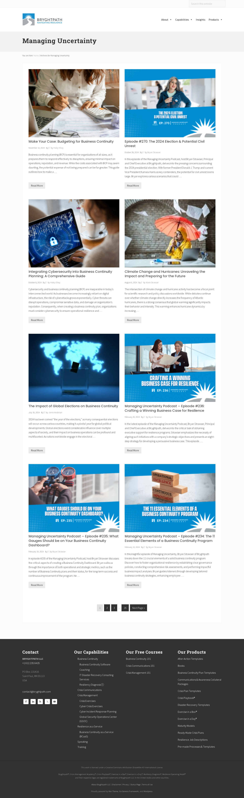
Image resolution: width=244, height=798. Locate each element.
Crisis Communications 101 (140, 665)
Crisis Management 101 (138, 672)
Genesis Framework (130, 791)
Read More (37, 186)
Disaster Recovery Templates (194, 704)
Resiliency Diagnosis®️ (92, 684)
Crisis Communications (90, 690)
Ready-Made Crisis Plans (191, 732)
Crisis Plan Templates (189, 691)
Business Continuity (88, 658)
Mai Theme (113, 791)
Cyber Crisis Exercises (91, 706)
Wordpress (148, 791)
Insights (200, 19)
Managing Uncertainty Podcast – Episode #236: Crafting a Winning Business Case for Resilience (164, 408)
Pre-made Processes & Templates (196, 746)
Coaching (85, 669)
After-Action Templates (190, 658)
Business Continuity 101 (138, 658)
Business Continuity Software (95, 664)
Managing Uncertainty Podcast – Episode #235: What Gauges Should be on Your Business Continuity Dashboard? (74, 540)
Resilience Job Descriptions (192, 739)
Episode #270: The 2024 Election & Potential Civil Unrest (164, 143)
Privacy (125, 784)
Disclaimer (116, 784)
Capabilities (182, 19)
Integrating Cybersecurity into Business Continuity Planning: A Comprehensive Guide (70, 273)
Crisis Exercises (87, 700)
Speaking (83, 741)
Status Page (135, 784)
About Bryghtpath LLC (101, 784)
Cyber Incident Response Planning (98, 711)
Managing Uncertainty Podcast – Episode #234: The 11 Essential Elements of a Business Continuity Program (170, 538)
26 (125, 608)
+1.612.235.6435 (31, 663)
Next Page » (138, 608)
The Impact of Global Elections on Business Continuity (73, 406)
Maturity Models (186, 725)
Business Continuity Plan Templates (197, 672)
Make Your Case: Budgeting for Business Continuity (71, 141)
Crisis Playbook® (186, 698)
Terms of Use (147, 784)
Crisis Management (88, 695)
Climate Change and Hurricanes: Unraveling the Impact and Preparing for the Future (165, 273)
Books (181, 665)
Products (214, 19)
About (164, 19)
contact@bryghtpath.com (36, 691)
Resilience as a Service (90, 726)
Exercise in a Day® (187, 718)
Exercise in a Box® (187, 711)
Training (82, 747)
